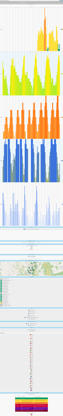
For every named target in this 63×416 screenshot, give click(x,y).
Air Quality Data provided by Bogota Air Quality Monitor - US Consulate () (31, 242)
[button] (32, 267)
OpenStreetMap (59, 275)
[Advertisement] (19, 235)
